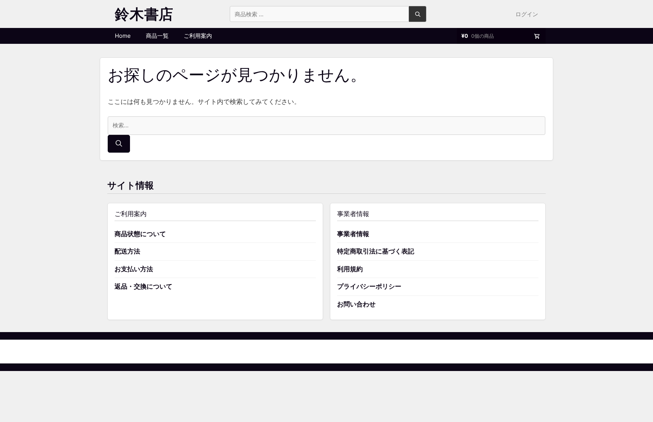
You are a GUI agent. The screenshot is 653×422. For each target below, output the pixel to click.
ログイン (526, 14)
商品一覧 (157, 35)
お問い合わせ (356, 304)
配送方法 (127, 251)
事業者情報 (353, 234)
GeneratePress (365, 351)
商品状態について (140, 234)
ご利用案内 (198, 35)
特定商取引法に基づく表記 (375, 251)
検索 (417, 14)
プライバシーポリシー (369, 286)
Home (123, 35)
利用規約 (350, 269)
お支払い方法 (134, 269)
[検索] (119, 144)
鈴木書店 (144, 14)
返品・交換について (143, 286)
